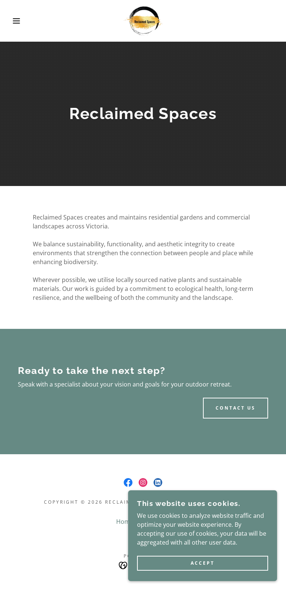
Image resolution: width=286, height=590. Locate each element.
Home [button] (124, 521)
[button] (14, 20)
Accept (202, 563)
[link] (143, 21)
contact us (235, 408)
